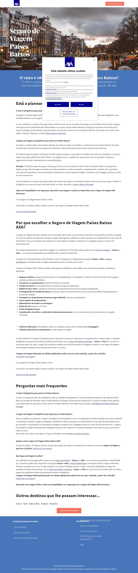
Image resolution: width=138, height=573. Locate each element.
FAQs (82, 544)
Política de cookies (88, 531)
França (18, 503)
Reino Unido (34, 503)
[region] (69, 88)
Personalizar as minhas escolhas (69, 112)
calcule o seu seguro (115, 4)
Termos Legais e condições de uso (95, 520)
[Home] (17, 3)
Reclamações (86, 539)
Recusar (58, 104)
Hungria (44, 503)
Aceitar (81, 104)
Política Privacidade (89, 526)
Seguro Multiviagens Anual (26, 538)
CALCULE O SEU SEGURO (69, 511)
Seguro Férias (20, 527)
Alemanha (53, 503)
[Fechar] (94, 59)
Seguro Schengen (22, 532)
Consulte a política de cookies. (53, 98)
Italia (25, 503)
